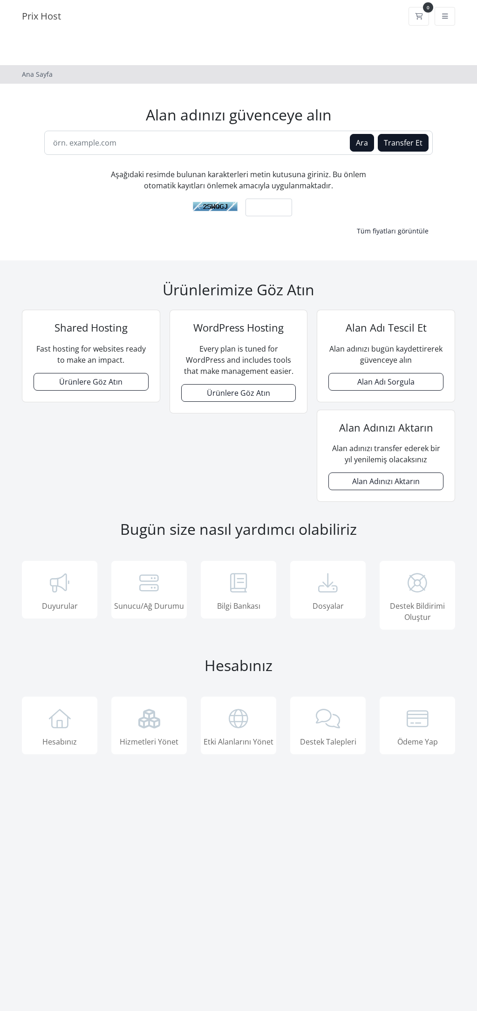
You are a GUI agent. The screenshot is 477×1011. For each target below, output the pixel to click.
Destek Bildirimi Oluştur (417, 611)
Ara (362, 143)
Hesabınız (59, 742)
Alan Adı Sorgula (386, 382)
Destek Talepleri (328, 742)
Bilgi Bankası (238, 606)
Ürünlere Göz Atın (91, 382)
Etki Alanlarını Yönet (238, 742)
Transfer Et (403, 143)
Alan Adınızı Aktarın (386, 481)
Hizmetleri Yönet (149, 742)
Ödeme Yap (417, 742)
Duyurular (60, 606)
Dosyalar (328, 606)
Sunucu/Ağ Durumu (149, 606)
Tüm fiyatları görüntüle (393, 230)
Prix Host (41, 16)
